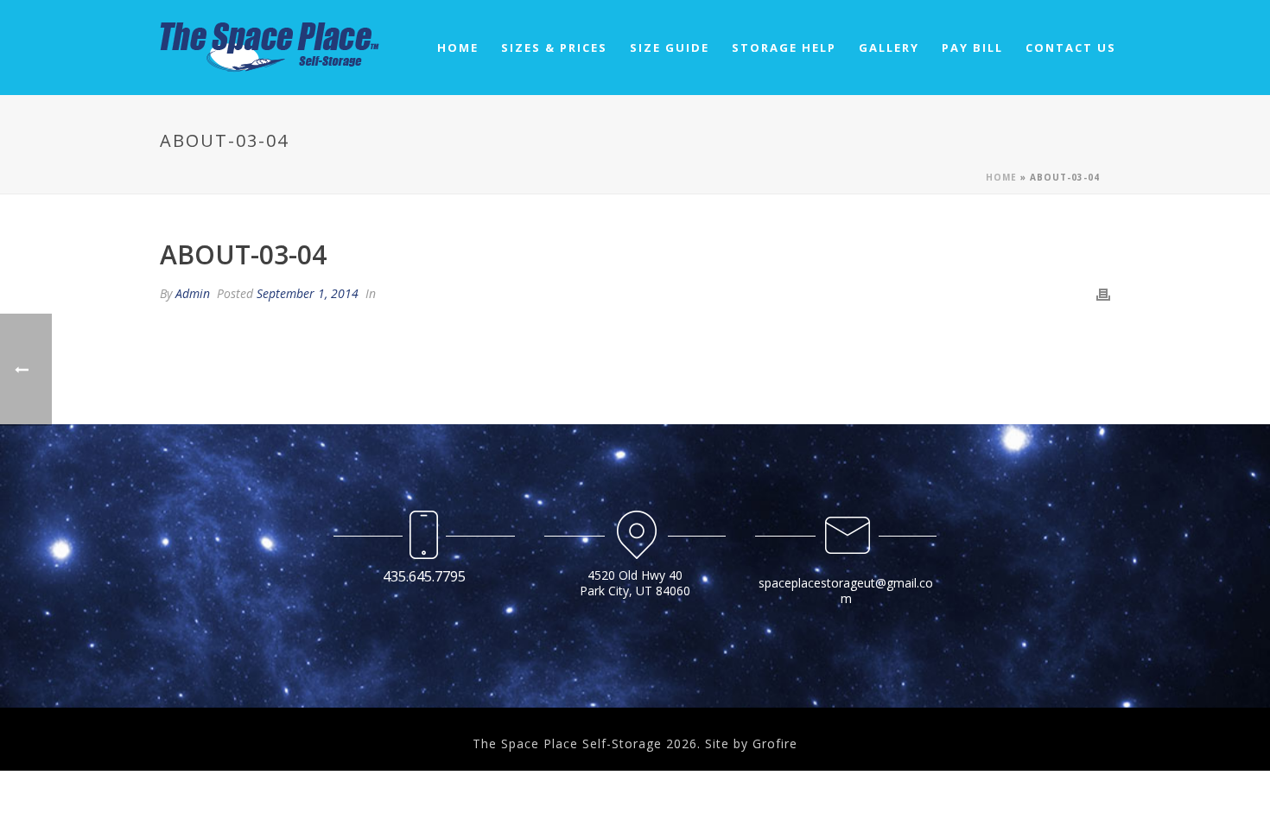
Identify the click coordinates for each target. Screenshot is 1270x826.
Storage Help (784, 47)
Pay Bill (972, 47)
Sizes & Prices (554, 47)
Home (458, 47)
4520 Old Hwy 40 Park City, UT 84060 (635, 583)
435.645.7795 (424, 576)
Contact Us (1071, 47)
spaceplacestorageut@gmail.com (846, 591)
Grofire (774, 743)
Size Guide (669, 47)
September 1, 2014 (308, 293)
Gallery (889, 47)
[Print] (1103, 293)
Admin (192, 293)
